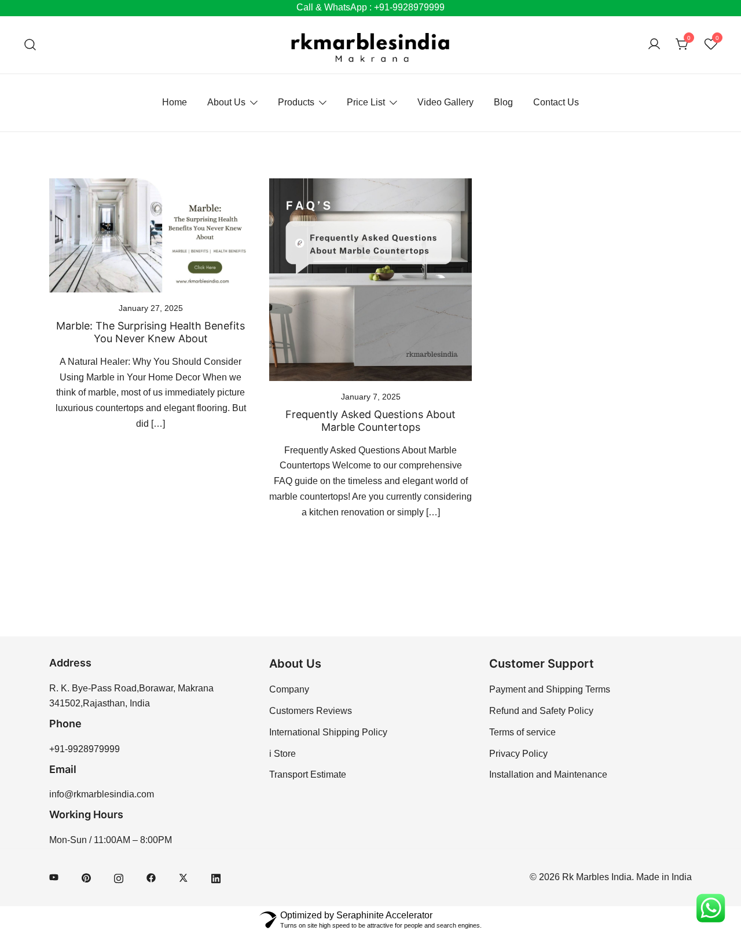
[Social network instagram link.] (118, 877)
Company (289, 689)
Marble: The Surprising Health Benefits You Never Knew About (150, 332)
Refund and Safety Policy (541, 711)
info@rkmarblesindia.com (101, 794)
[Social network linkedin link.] (216, 877)
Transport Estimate (307, 774)
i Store (282, 754)
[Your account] (654, 45)
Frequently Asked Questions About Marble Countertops (370, 420)
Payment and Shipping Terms (549, 689)
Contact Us (556, 102)
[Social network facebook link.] (151, 877)
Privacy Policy (518, 754)
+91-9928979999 (84, 749)
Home (174, 102)
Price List (366, 102)
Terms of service (522, 732)
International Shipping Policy (328, 732)
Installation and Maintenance (548, 774)
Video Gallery (445, 102)
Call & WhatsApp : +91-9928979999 (370, 7)
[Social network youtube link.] (53, 877)
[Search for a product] (30, 45)
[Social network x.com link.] (183, 877)
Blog (503, 102)
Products (296, 102)
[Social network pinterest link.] (86, 877)
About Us (226, 102)
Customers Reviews (310, 711)
